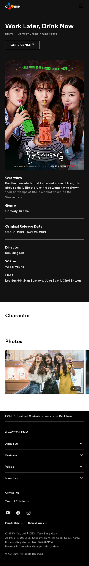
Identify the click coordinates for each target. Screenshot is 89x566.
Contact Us (12, 492)
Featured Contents (28, 416)
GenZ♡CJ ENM (16, 432)
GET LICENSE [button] (20, 44)
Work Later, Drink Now (58, 416)
